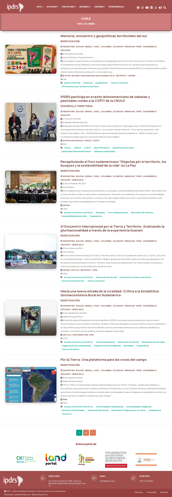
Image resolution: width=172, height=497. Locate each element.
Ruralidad (128, 345)
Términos (138, 492)
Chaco (67, 147)
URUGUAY (65, 50)
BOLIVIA (80, 46)
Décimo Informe (72, 82)
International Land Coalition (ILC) (98, 75)
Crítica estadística (105, 342)
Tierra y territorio (119, 82)
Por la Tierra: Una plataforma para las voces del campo (103, 359)
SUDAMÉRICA (150, 46)
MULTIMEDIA (84, 7)
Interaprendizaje (116, 7)
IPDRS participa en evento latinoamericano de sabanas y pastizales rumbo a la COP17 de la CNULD (105, 98)
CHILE (96, 46)
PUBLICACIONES (68, 7)
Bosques (100, 212)
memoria (87, 82)
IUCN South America (73, 140)
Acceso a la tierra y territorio (78, 212)
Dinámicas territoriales (153, 342)
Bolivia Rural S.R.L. (40, 494)
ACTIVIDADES (51, 7)
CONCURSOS (99, 7)
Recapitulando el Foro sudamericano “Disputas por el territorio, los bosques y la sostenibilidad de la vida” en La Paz (113, 163)
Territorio (66, 413)
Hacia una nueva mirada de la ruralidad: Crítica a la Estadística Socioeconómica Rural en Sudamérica (109, 293)
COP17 (96, 140)
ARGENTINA (69, 46)
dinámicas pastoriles (123, 147)
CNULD (88, 140)
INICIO (39, 7)
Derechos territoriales (73, 410)
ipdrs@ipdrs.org (107, 481)
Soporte (164, 492)
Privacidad (151, 492)
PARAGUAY (129, 46)
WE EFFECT (121, 75)
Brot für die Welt (71, 75)
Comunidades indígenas (138, 406)
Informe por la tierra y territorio (135, 277)
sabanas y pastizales (104, 151)
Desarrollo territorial (106, 277)
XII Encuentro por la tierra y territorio (80, 86)
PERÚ (139, 46)
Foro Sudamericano (118, 212)
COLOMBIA (106, 46)
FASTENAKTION (80, 334)
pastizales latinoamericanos (76, 151)
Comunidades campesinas (109, 406)
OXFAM (131, 75)
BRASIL (88, 46)
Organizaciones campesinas (76, 345)
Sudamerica (101, 82)
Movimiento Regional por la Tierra (128, 410)
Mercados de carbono (142, 212)
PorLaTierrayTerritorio (73, 280)
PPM (95, 270)
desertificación (102, 147)
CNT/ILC (75, 270)
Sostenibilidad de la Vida (74, 216)
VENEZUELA (77, 179)
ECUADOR (118, 46)
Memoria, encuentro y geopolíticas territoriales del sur (103, 36)
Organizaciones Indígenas (107, 345)
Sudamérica (96, 216)
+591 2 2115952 (146, 481)
